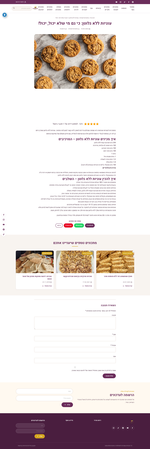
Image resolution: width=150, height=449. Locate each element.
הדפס (59, 225)
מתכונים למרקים (41, 8)
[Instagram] (4, 220)
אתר (114, 356)
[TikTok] (4, 234)
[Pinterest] (4, 229)
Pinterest (68, 225)
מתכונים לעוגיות (84, 8)
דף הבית (92, 18)
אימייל (113, 345)
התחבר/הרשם (20, 2)
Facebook (90, 225)
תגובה (114, 315)
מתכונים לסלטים (49, 8)
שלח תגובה (109, 376)
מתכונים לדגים (75, 8)
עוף (91, 8)
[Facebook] (4, 215)
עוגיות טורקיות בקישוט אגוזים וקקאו (77, 276)
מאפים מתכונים (58, 8)
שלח (68, 405)
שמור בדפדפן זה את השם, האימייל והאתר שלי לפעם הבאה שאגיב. (93, 370)
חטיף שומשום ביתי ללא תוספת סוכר (118, 276)
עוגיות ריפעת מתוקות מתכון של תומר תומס (37, 277)
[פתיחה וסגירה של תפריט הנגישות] (4, 14)
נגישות (20, 446)
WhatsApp (79, 225)
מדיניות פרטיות (27, 446)
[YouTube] (4, 225)
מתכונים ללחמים (67, 8)
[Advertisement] (75, 107)
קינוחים (98, 8)
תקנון (33, 446)
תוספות (123, 8)
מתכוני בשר (132, 8)
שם (114, 334)
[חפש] (14, 8)
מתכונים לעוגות (115, 8)
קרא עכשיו (128, 286)
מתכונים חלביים (106, 8)
